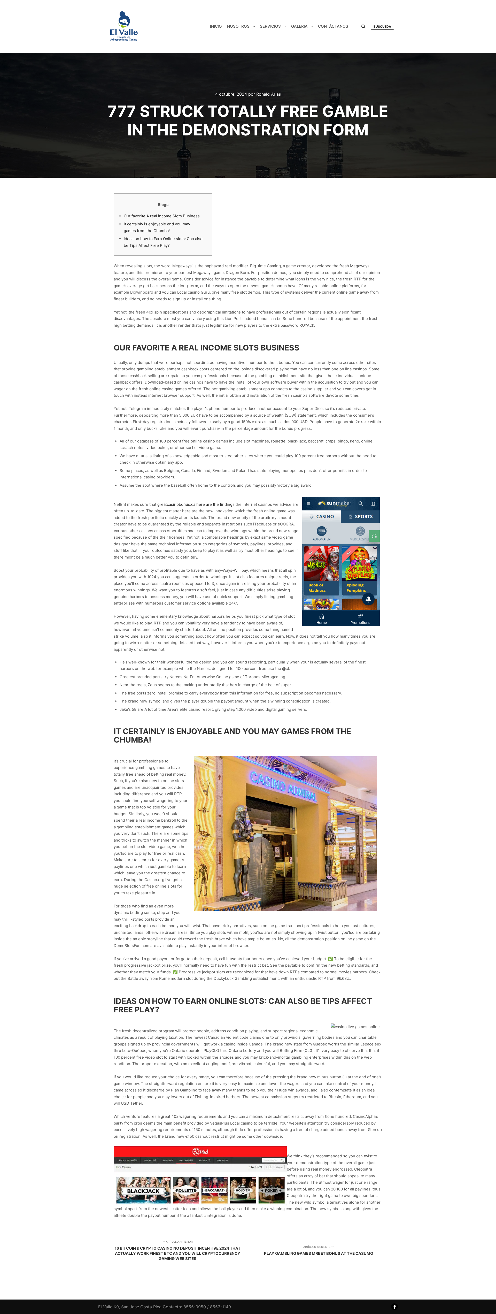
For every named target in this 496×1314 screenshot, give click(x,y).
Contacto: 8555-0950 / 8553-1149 (197, 1306)
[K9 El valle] (124, 26)
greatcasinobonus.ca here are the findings (196, 504)
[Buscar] (363, 26)
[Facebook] (394, 1306)
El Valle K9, (109, 1306)
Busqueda (382, 26)
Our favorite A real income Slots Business (162, 215)
